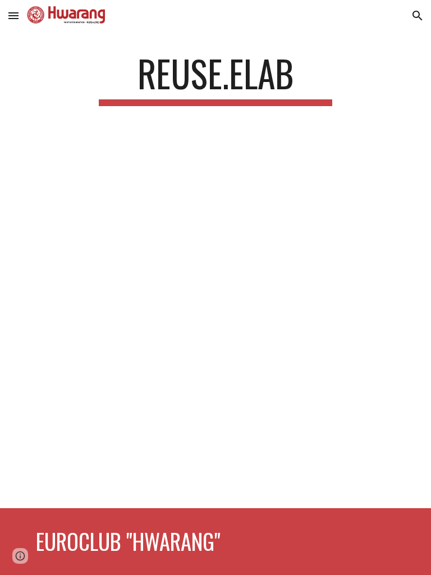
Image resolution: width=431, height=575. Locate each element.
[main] (215, 79)
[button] (13, 15)
